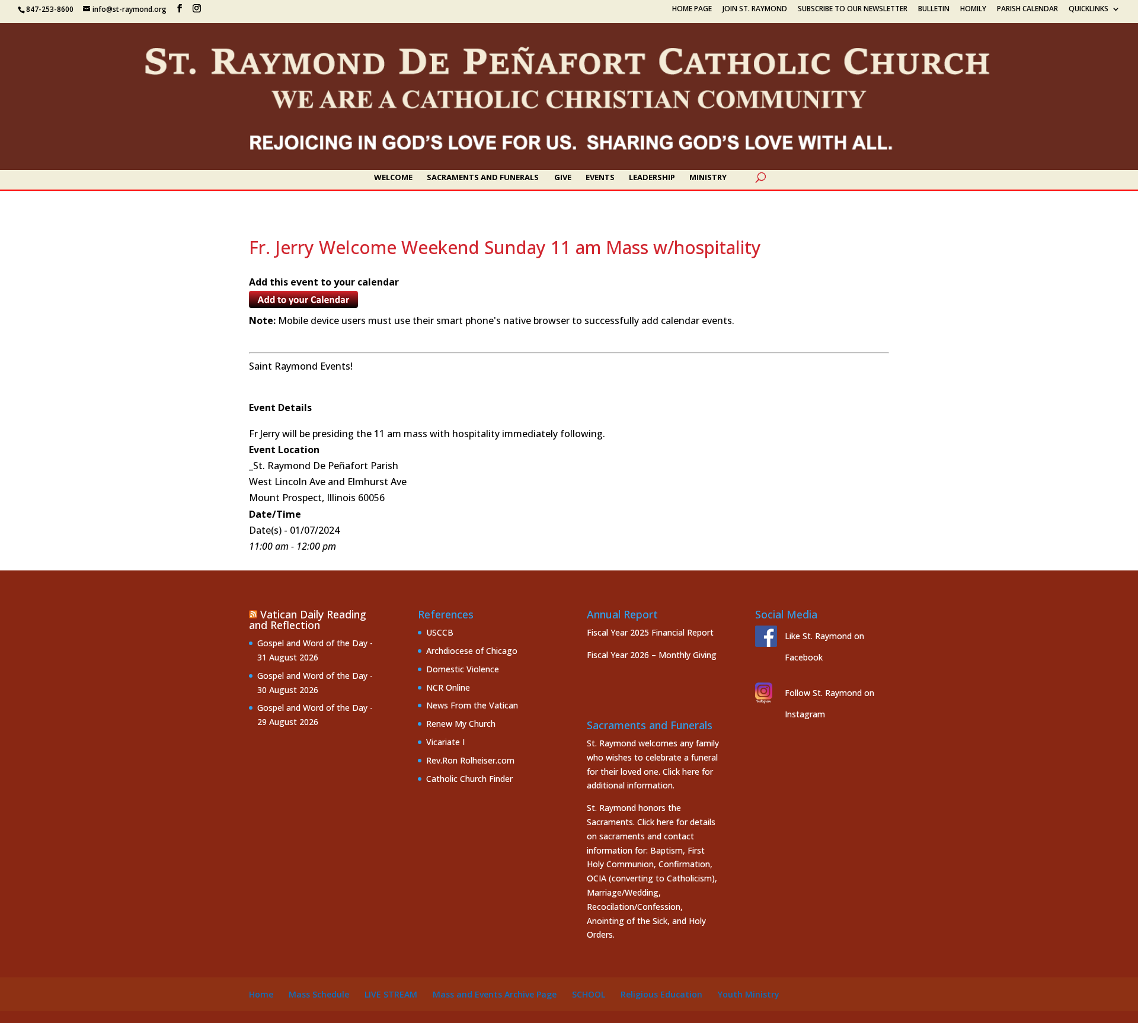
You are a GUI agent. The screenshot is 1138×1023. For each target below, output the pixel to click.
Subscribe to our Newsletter (852, 9)
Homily (973, 9)
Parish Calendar (1027, 9)
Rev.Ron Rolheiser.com (470, 760)
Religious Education (661, 994)
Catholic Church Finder (469, 778)
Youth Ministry (748, 994)
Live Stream (391, 994)
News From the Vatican (472, 705)
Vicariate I (445, 742)
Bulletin (934, 9)
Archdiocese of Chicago (471, 650)
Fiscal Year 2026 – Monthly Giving (652, 654)
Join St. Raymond (755, 9)
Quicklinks (1088, 9)
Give (562, 177)
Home (261, 994)
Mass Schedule (319, 994)
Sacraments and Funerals (483, 177)
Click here (681, 771)
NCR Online (448, 687)
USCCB (439, 632)
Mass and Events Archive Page (495, 994)
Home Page (692, 9)
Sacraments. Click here (630, 822)
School (588, 994)
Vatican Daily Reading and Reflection (307, 619)
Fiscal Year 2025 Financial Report (650, 632)
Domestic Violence (462, 669)
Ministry (708, 177)
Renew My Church (461, 723)
